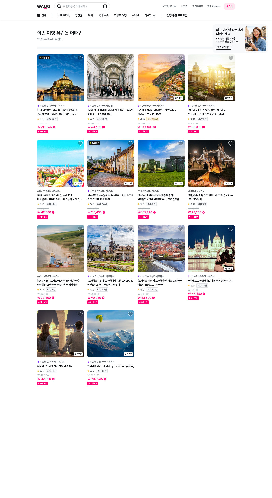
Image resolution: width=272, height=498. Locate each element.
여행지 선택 (167, 6)
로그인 (229, 6)
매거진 (184, 6)
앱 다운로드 (197, 6)
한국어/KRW (213, 6)
